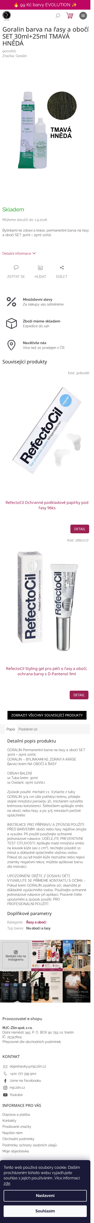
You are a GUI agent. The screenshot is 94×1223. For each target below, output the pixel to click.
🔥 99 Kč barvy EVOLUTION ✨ (45, 4)
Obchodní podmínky (18, 1139)
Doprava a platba (16, 1114)
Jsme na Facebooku (25, 1081)
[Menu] (83, 15)
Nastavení (45, 1195)
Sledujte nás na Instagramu (16, 957)
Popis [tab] (11, 729)
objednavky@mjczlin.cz (28, 1066)
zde (7, 1183)
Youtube (16, 1095)
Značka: (14, 56)
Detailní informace (16, 253)
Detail (79, 529)
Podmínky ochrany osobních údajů (29, 1145)
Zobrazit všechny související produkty (47, 715)
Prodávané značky (16, 1127)
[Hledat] (58, 15)
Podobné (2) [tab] (28, 729)
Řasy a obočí (36, 922)
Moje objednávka (15, 1151)
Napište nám (12, 1133)
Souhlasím (45, 1211)
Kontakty (9, 1121)
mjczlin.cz (17, 1087)
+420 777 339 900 (23, 1074)
